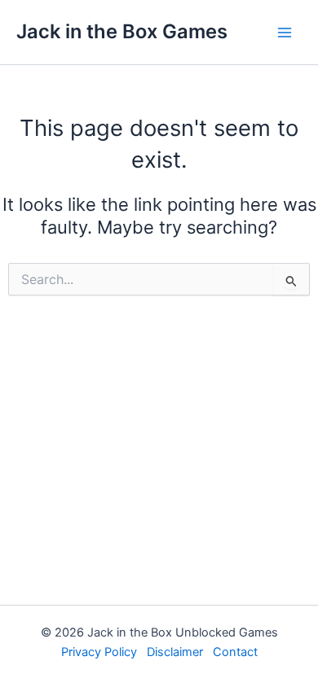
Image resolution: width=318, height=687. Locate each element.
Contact (235, 652)
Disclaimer (175, 652)
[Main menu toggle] (284, 32)
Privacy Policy (99, 652)
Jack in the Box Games (121, 31)
